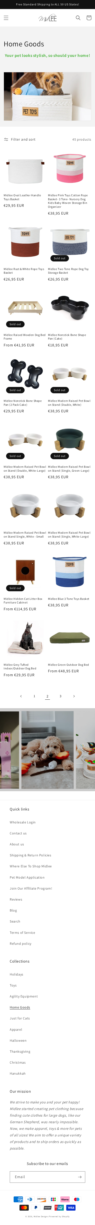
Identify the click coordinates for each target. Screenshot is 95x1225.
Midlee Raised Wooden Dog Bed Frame (25, 337)
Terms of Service (22, 932)
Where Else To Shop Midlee (31, 866)
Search (15, 921)
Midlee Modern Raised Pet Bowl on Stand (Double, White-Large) (25, 468)
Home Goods (20, 1007)
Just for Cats (20, 1018)
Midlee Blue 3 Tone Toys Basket (68, 599)
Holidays (16, 974)
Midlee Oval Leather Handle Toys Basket (22, 197)
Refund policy (20, 943)
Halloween (18, 1040)
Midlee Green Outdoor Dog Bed (68, 664)
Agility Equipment (24, 996)
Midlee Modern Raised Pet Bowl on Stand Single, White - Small (25, 534)
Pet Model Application (27, 877)
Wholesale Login (23, 822)
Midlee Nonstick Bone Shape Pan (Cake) (67, 337)
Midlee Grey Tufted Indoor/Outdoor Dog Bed (20, 666)
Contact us (18, 833)
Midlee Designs (41, 1216)
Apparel (16, 1029)
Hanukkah (18, 1073)
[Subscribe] (79, 1177)
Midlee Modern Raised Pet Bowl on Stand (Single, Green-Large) (69, 468)
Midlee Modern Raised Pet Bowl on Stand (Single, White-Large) (69, 534)
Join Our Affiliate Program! (31, 888)
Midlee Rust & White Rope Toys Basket (24, 271)
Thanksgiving (20, 1051)
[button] (6, 17)
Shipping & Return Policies (30, 855)
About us (17, 844)
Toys (13, 985)
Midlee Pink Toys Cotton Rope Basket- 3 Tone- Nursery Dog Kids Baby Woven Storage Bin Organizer (68, 200)
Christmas (18, 1062)
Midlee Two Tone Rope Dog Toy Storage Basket (68, 271)
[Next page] (73, 696)
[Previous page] (21, 696)
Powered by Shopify (59, 1216)
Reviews (16, 899)
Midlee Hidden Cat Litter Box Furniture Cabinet (23, 600)
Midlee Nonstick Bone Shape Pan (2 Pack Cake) (23, 402)
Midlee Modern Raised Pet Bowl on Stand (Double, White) (69, 402)
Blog (13, 910)
